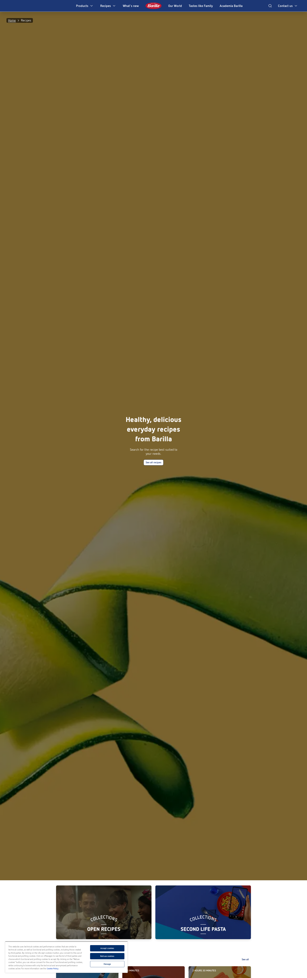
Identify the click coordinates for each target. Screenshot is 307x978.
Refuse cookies (107, 956)
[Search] (270, 6)
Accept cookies (107, 948)
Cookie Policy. (53, 968)
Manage (107, 964)
